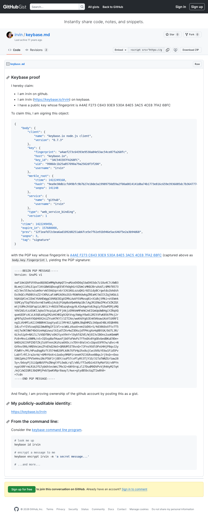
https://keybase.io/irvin (51, 99)
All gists (93, 7)
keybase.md (38, 34)
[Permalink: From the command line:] (8, 421)
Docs (111, 509)
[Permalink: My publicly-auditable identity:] (8, 403)
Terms (49, 509)
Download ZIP (191, 49)
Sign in (181, 7)
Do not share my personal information (173, 509)
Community (98, 509)
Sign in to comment (134, 489)
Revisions (38, 50)
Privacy (60, 509)
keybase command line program (56, 430)
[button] (167, 50)
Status (85, 509)
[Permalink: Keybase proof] (8, 77)
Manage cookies (139, 509)
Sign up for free (21, 489)
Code (16, 50)
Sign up (197, 7)
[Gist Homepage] (15, 6)
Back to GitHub (113, 7)
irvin (19, 34)
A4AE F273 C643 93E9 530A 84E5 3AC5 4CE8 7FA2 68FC (116, 255)
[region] (104, 272)
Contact (121, 509)
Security (73, 509)
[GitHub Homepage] (16, 509)
